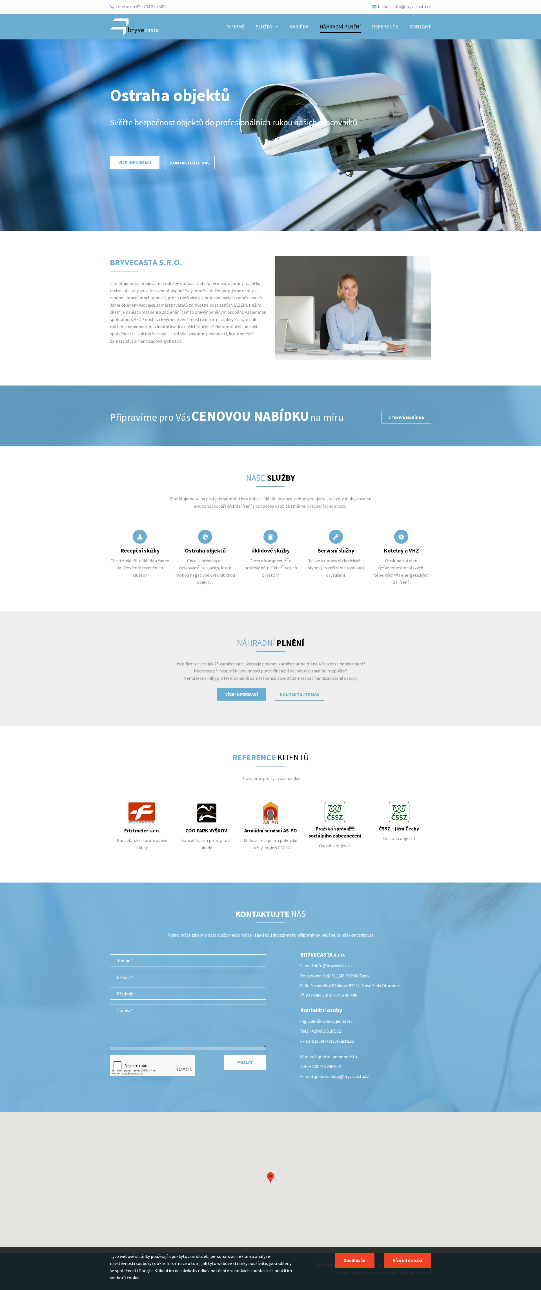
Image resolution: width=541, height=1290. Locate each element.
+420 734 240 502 (149, 6)
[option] (142, 829)
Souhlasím (354, 1260)
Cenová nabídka (406, 417)
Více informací (241, 694)
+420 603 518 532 (325, 1031)
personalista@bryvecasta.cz (342, 1076)
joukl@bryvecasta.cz (334, 1041)
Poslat (245, 1062)
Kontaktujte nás (299, 694)
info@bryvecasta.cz (412, 6)
